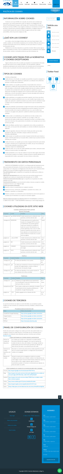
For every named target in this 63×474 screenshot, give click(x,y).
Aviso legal (12, 415)
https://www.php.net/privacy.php (29, 321)
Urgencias (15, 4)
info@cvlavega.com (31, 426)
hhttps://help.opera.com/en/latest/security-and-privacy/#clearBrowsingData (26, 386)
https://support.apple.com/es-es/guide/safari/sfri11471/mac (22, 384)
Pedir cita (56, 4)
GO (58, 18)
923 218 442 (11, 0)
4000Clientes (49, 82)
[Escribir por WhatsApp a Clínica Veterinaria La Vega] (59, 470)
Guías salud (27, 4)
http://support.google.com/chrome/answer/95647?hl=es (21, 370)
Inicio (10, 4)
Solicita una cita (51, 459)
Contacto (50, 4)
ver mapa (31, 432)
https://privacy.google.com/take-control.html (31, 313)
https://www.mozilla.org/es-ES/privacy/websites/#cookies (21, 381)
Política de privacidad (12, 420)
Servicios (21, 4)
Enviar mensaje (53, 60)
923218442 (31, 421)
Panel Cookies (12, 430)
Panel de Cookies (7, 335)
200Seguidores (53, 89)
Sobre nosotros (34, 4)
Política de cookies (12, 425)
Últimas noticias (42, 4)
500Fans (56, 82)
